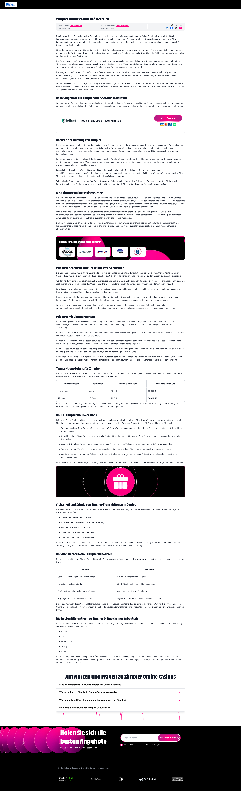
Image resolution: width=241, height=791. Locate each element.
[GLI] (138, 252)
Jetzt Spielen (168, 118)
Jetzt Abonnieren (167, 737)
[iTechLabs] (120, 252)
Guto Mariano (122, 25)
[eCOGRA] (85, 252)
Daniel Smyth (76, 25)
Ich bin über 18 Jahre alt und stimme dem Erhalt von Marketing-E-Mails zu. (144, 745)
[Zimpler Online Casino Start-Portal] (11, 4)
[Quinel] (102, 252)
